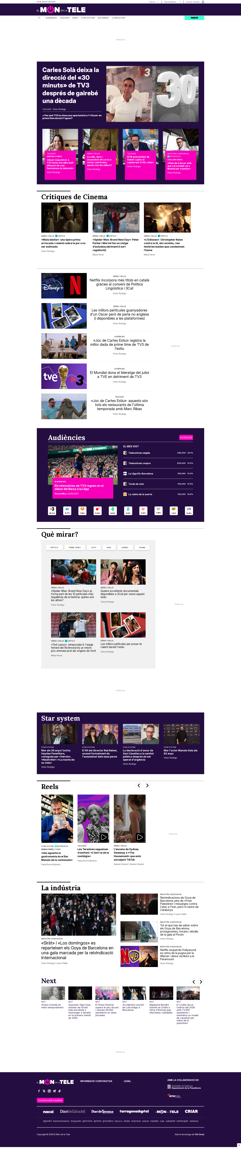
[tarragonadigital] (134, 1112)
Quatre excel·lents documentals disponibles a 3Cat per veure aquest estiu (122, 594)
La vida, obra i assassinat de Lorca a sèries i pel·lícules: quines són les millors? (99, 161)
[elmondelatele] (167, 1112)
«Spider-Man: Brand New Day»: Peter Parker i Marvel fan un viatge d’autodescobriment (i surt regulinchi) (116, 245)
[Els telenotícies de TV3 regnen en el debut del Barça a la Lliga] (83, 465)
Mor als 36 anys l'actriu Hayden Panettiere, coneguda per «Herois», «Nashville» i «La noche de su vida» (57, 756)
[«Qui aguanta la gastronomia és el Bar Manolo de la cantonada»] (57, 819)
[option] (64, 229)
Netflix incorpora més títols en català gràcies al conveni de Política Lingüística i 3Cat (119, 284)
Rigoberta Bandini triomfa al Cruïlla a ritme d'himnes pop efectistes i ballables (161, 1009)
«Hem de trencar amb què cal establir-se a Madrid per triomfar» (179, 166)
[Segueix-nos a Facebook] (39, 1092)
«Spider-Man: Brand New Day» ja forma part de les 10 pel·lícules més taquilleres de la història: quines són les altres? (72, 595)
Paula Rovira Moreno (51, 864)
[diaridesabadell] (72, 1112)
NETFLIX (54, 547)
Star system (88, 18)
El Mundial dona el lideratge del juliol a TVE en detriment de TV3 (119, 374)
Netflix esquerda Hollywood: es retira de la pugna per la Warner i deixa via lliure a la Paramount (178, 954)
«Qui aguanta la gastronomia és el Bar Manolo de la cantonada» (57, 856)
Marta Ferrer (98, 255)
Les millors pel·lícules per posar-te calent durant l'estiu (121, 645)
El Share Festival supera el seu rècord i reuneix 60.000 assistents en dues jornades (106, 1010)
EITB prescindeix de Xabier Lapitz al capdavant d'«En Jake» (140, 159)
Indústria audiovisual (178, 153)
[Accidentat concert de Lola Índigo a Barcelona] (134, 993)
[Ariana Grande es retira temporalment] (53, 993)
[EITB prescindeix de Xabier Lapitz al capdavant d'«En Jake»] (140, 147)
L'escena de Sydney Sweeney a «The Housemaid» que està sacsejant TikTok (127, 854)
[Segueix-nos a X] (44, 1092)
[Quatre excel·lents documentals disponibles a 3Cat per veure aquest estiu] (123, 572)
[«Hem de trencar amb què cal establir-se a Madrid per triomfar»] (181, 147)
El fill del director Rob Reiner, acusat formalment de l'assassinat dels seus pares (99, 753)
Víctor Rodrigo (59, 109)
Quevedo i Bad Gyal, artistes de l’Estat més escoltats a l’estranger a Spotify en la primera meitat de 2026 (79, 1011)
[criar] (191, 1112)
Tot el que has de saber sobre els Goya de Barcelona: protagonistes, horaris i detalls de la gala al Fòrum (179, 930)
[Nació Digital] (64, 10)
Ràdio (75, 18)
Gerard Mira (61, 494)
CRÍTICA (61, 236)
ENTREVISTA (175, 156)
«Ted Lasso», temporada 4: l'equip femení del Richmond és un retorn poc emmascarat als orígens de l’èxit (73, 647)
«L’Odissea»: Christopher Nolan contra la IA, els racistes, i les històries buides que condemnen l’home (164, 245)
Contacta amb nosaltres (50, 1100)
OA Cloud (199, 1134)
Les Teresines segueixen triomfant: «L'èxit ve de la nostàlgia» (93, 853)
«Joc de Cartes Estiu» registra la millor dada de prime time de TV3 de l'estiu (119, 344)
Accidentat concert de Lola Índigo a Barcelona (133, 1007)
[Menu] (39, 18)
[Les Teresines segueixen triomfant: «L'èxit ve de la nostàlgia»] (93, 819)
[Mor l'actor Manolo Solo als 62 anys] (182, 734)
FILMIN (142, 547)
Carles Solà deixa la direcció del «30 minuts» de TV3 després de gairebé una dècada (70, 85)
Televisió (64, 18)
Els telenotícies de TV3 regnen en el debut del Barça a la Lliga (79, 487)
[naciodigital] (48, 1112)
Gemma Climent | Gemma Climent (129, 864)
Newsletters (170, 1)
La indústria (118, 18)
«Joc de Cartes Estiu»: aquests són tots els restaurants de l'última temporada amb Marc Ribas (119, 405)
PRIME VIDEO (75, 547)
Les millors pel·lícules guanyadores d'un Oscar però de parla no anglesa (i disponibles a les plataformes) (119, 314)
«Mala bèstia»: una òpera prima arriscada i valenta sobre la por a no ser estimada (63, 243)
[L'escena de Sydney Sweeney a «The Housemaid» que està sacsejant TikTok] (130, 819)
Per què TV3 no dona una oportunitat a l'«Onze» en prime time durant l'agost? (72, 117)
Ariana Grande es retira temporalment (52, 1006)
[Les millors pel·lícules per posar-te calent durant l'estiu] (123, 625)
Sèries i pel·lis (93, 153)
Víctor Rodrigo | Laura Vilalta (54, 963)
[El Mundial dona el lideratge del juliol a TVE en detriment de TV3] (64, 376)
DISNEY (125, 547)
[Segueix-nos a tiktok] (59, 1092)
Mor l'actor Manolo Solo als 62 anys (180, 752)
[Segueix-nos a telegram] (54, 1092)
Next (43, 1001)
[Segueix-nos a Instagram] (49, 1092)
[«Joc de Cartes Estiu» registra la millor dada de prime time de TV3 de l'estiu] (64, 346)
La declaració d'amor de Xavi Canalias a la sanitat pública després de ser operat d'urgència (138, 755)
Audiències (51, 18)
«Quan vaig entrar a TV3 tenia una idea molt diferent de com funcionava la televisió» (60, 164)
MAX (109, 547)
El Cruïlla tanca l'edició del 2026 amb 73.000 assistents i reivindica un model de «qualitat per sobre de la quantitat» (187, 1014)
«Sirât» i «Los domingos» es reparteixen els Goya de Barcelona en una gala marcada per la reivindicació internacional (77, 950)
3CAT (93, 547)
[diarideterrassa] (102, 1112)
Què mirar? (103, 18)
